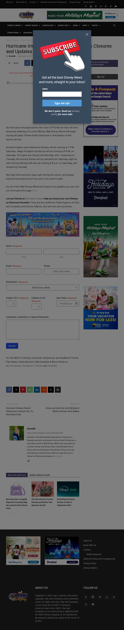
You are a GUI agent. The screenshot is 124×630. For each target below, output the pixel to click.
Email (45, 89)
